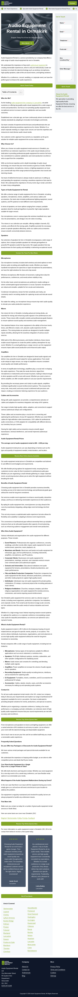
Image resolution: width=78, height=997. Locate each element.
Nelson (30, 935)
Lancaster (31, 941)
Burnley (30, 932)
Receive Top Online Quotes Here (26, 719)
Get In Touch (66, 86)
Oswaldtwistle (32, 908)
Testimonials (26, 973)
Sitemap (53, 976)
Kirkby (19, 818)
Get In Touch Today (26, 85)
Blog (23, 976)
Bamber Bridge (8, 921)
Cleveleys (6, 951)
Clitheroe (31, 926)
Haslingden (31, 917)
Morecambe (32, 944)
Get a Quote (25, 43)
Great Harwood (33, 914)
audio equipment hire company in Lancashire (26, 103)
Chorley (6, 915)
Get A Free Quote (26, 896)
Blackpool (6, 933)
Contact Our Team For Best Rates (27, 253)
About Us (25, 966)
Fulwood (6, 930)
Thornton (6, 948)
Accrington (31, 920)
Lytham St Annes (9, 918)
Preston (6, 927)
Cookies (53, 973)
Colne (30, 948)
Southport (31, 818)
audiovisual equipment (38, 65)
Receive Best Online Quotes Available (27, 456)
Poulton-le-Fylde (9, 942)
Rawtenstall (32, 923)
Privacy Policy (55, 966)
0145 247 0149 (7, 986)
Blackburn (6, 945)
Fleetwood (31, 911)
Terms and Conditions (57, 970)
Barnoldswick (32, 951)
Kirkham (6, 924)
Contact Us (25, 970)
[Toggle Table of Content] (20, 92)
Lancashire (7, 936)
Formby (24, 818)
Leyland (6, 912)
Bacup (30, 929)
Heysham (31, 938)
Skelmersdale (12, 818)
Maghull (4, 818)
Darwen (6, 939)
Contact (72, 3)
